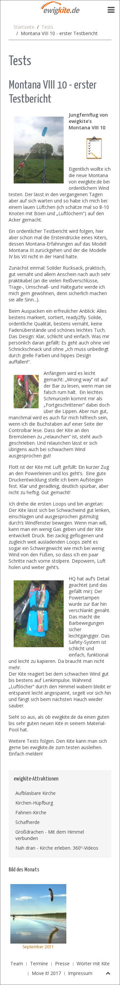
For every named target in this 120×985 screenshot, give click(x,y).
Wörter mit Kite (93, 963)
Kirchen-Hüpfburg (34, 803)
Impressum (80, 973)
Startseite (24, 27)
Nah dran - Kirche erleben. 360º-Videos (56, 848)
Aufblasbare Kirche (35, 793)
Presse (62, 963)
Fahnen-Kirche (30, 812)
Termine (39, 963)
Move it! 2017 (46, 973)
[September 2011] (38, 913)
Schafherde (27, 822)
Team (16, 963)
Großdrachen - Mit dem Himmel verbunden (49, 835)
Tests (47, 27)
